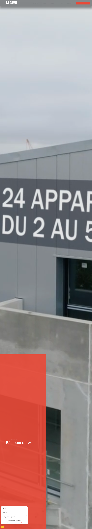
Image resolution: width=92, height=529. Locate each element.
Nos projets (60, 3)
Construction (44, 3)
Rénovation (52, 3)
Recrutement (69, 3)
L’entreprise (35, 3)
